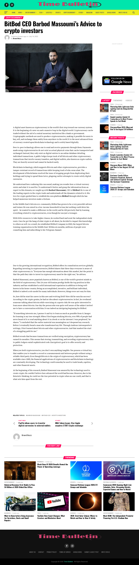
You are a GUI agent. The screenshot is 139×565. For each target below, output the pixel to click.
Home (13, 12)
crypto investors (59, 415)
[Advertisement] (53, 111)
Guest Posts (100, 12)
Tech (40, 12)
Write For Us (123, 12)
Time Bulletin (68, 562)
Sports (57, 12)
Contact (41, 552)
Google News (111, 12)
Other (81, 12)
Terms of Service (65, 552)
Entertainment (30, 12)
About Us (32, 552)
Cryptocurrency (69, 12)
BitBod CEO (46, 415)
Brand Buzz (17, 38)
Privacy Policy (52, 552)
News (20, 12)
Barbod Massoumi (33, 415)
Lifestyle (49, 12)
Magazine (89, 12)
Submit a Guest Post (91, 552)
